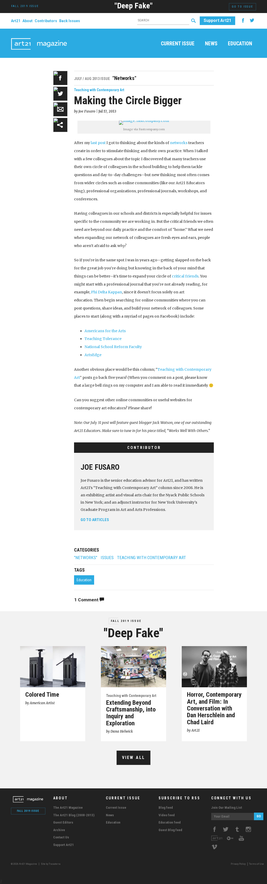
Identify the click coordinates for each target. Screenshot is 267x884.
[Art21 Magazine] (39, 37)
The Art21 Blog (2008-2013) (73, 815)
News (211, 44)
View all (133, 757)
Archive (59, 830)
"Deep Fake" (133, 5)
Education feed (170, 822)
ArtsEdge (92, 355)
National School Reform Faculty (113, 346)
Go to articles (95, 519)
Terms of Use (256, 864)
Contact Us (61, 837)
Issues (107, 557)
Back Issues (69, 21)
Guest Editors (63, 822)
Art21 (15, 21)
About (27, 21)
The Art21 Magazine (68, 807)
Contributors (46, 21)
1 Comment (87, 599)
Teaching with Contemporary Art (99, 90)
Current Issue (178, 44)
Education (240, 44)
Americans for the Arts (105, 331)
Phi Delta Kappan (106, 292)
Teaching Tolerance (103, 338)
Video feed (167, 815)
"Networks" (85, 557)
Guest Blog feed (170, 830)
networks (178, 142)
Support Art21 (217, 20)
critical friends (185, 276)
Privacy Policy (238, 864)
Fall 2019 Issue (126, 621)
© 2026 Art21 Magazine (24, 864)
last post (98, 142)
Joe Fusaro (100, 467)
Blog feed (166, 807)
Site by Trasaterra (50, 864)
